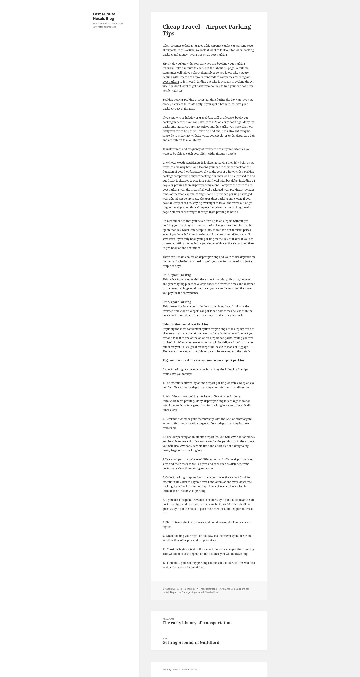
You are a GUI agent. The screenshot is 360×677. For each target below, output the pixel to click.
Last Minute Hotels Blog (104, 16)
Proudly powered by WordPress (180, 669)
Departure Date (178, 592)
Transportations (208, 588)
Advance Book (228, 588)
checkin (191, 588)
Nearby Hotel (212, 592)
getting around (196, 592)
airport (241, 588)
